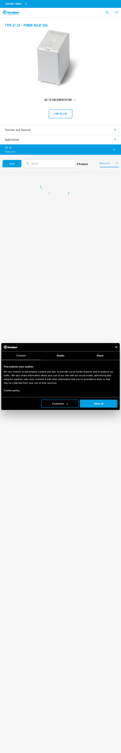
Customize (58, 403)
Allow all (98, 403)
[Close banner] (116, 347)
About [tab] (100, 355)
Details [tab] (60, 355)
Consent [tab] (21, 355)
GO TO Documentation (58, 100)
